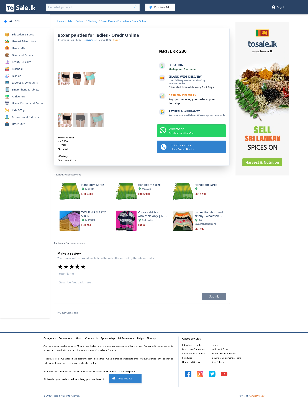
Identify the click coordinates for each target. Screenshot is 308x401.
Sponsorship (108, 338)
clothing (92, 21)
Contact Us (91, 338)
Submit (214, 296)
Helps (140, 338)
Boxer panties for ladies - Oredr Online (123, 21)
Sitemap (151, 338)
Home (60, 21)
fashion (80, 21)
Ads (70, 21)
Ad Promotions (126, 338)
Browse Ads (66, 338)
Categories (49, 338)
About (78, 338)
